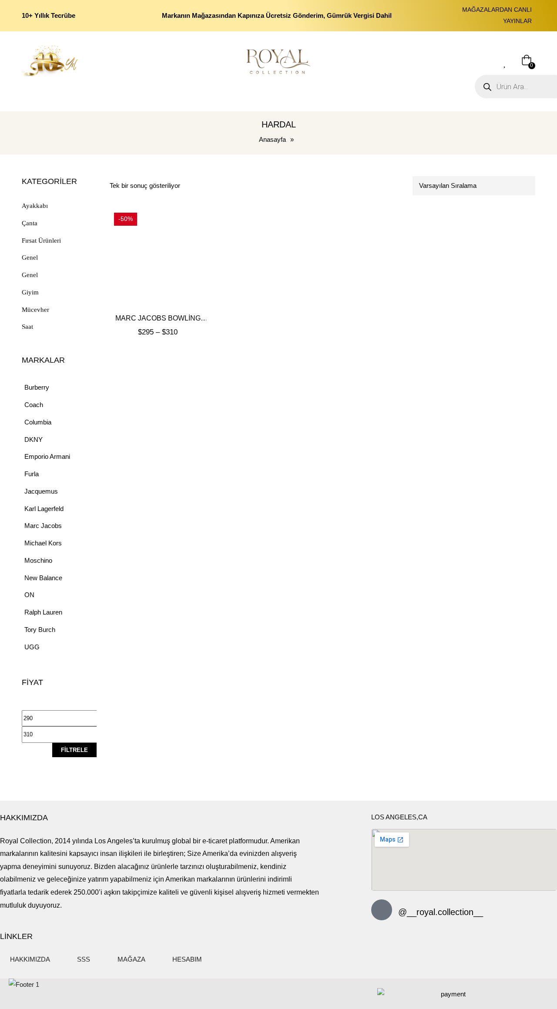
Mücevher (35, 309)
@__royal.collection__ (440, 912)
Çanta (29, 223)
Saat (27, 326)
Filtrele (74, 750)
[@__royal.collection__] (381, 909)
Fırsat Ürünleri (41, 240)
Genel (30, 257)
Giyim (30, 292)
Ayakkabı (35, 205)
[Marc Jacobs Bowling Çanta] (158, 256)
